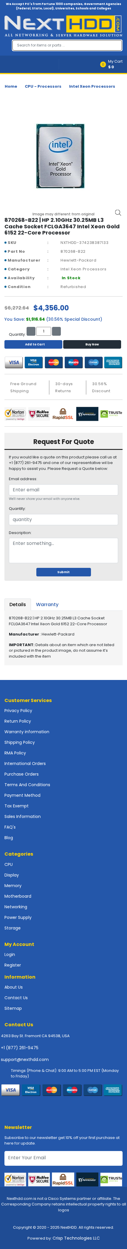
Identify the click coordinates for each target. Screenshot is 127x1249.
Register (12, 965)
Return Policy (17, 721)
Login (9, 954)
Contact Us (16, 998)
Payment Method (22, 795)
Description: (20, 532)
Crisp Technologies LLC (76, 1238)
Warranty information (26, 732)
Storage (12, 928)
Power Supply (18, 917)
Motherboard (17, 896)
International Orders (25, 763)
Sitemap (13, 1008)
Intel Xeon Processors (92, 86)
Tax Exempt (16, 806)
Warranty (47, 604)
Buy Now (92, 344)
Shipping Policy (19, 742)
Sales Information (22, 816)
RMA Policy (15, 753)
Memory (13, 886)
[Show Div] (31, 64)
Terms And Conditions (27, 785)
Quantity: (17, 508)
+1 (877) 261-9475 (19, 1048)
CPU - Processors (43, 86)
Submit (63, 572)
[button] (113, 64)
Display (11, 875)
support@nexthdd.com (25, 1059)
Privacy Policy (18, 711)
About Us (13, 987)
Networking (15, 907)
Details (17, 604)
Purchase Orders (21, 774)
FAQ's (10, 827)
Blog (8, 838)
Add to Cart (35, 344)
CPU (8, 864)
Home (11, 86)
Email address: (23, 479)
